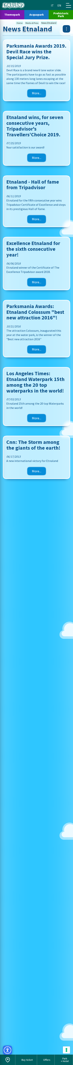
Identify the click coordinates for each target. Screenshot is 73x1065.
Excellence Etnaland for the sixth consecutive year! (33, 249)
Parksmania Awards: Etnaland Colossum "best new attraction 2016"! (35, 312)
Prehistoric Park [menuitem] (61, 14)
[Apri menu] (66, 29)
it (52, 5)
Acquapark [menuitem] (36, 14)
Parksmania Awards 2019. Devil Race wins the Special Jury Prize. (36, 51)
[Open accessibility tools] (7, 1050)
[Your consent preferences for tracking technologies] (66, 1049)
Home (19, 23)
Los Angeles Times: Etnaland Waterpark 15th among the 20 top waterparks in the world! (35, 382)
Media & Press (31, 23)
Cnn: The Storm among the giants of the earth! (33, 445)
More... (36, 93)
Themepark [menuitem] (12, 14)
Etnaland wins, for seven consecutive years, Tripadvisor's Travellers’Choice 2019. (34, 126)
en (59, 5)
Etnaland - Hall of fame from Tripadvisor (32, 184)
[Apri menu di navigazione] (68, 5)
